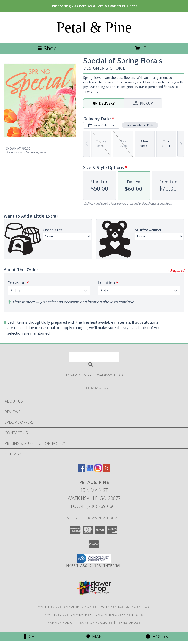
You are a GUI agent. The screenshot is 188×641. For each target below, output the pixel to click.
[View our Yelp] (106, 470)
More (89, 92)
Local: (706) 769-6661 (94, 506)
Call (33, 636)
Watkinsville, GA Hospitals (125, 606)
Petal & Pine (94, 27)
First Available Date (140, 125)
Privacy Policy (61, 622)
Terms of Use (128, 622)
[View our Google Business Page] (90, 470)
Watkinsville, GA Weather (68, 614)
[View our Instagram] (98, 470)
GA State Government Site (119, 614)
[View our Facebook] (81, 470)
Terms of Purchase (95, 622)
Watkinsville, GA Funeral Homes (67, 606)
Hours (159, 636)
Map (96, 636)
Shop (50, 48)
